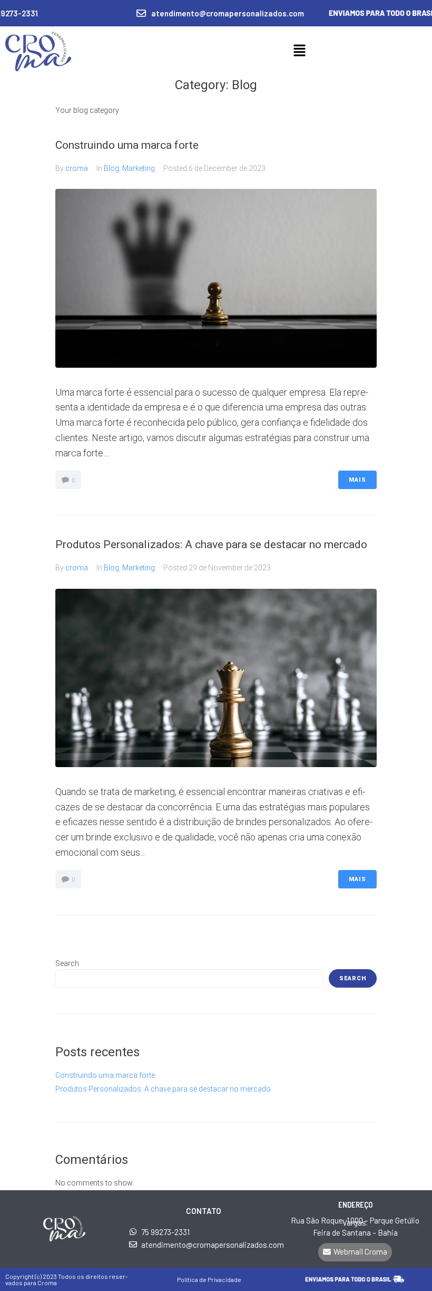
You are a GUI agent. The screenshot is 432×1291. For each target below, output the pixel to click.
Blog (111, 168)
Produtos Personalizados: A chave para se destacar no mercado (211, 544)
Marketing (138, 168)
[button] (299, 51)
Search (67, 963)
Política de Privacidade (209, 1279)
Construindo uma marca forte (127, 145)
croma (76, 168)
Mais (357, 479)
